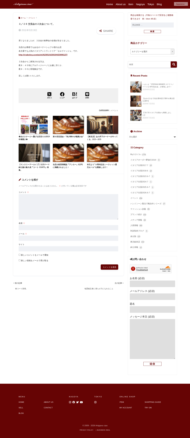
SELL (21, 408)
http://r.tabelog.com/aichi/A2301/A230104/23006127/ (43, 55)
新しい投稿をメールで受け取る (34, 260)
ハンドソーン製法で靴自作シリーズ (147, 204)
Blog (159, 4)
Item (130, 4)
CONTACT (48, 408)
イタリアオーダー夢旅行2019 (144, 160)
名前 (22, 223)
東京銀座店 (137, 242)
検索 (152, 31)
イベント (114, 110)
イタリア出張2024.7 (140, 182)
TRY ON (148, 408)
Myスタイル (138, 154)
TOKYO (98, 397)
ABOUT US (48, 402)
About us (121, 4)
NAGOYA (73, 397)
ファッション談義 (140, 209)
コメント (24, 192)
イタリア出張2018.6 (141, 171)
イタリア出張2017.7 (141, 165)
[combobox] (152, 51)
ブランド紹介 (138, 214)
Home (109, 4)
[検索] (174, 64)
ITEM (121, 402)
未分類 (135, 236)
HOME (21, 402)
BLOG (21, 413)
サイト (21, 244)
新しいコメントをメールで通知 (34, 255)
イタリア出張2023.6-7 (141, 176)
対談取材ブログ (138, 231)
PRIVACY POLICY (86, 430)
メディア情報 (138, 220)
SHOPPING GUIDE (153, 402)
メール (23, 234)
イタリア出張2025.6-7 (141, 187)
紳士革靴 (136, 247)
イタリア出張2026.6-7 (141, 193)
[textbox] (152, 52)
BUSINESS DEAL (103, 430)
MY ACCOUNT (125, 408)
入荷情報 (136, 225)
